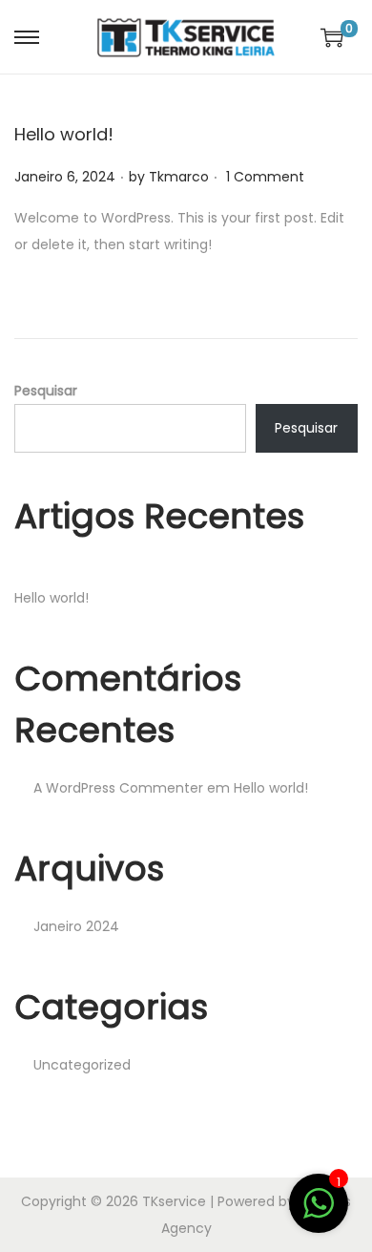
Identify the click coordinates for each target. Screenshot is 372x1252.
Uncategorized (82, 1064)
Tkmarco (179, 176)
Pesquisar (45, 390)
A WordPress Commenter (118, 787)
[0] (331, 37)
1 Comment (265, 176)
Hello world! (64, 134)
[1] (318, 1213)
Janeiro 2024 (76, 926)
